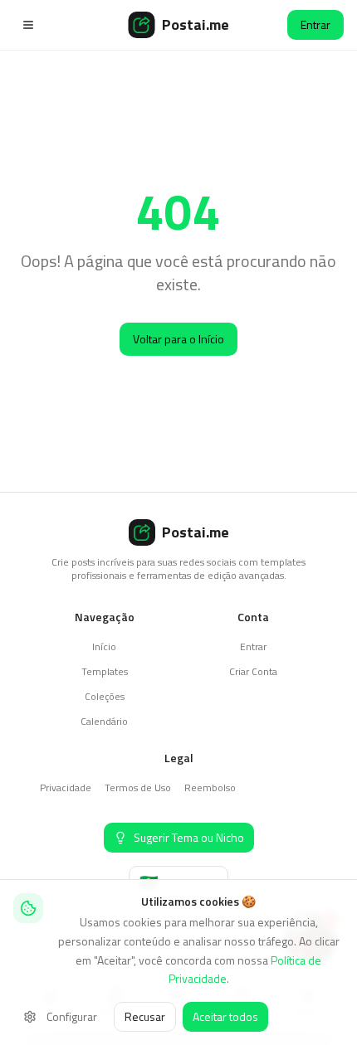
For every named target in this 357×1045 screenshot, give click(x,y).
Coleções (105, 696)
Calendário (104, 721)
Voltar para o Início (178, 339)
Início (104, 646)
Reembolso (210, 787)
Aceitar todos (225, 1016)
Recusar (145, 1016)
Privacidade (65, 787)
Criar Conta (253, 671)
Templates (104, 671)
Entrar (315, 24)
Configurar (71, 1016)
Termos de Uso (138, 787)
